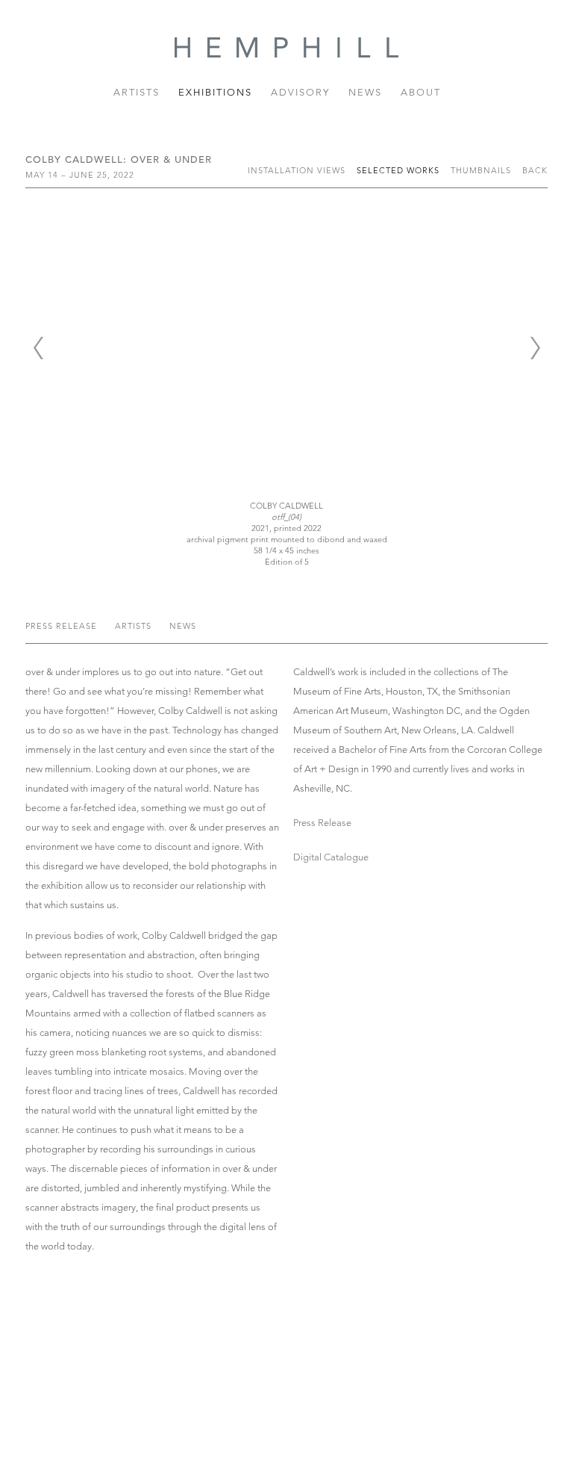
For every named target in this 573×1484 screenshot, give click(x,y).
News (365, 92)
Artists (136, 92)
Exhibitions (215, 92)
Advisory (300, 92)
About (421, 92)
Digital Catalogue (331, 857)
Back (535, 170)
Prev (38, 348)
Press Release (62, 626)
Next (535, 348)
